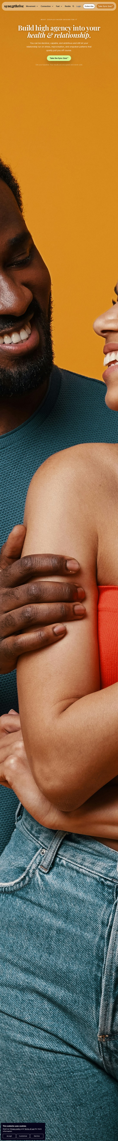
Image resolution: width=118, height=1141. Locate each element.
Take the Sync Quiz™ (59, 58)
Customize (23, 1136)
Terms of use (29, 1129)
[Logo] (14, 6)
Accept (9, 1136)
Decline (37, 1136)
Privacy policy (15, 1129)
